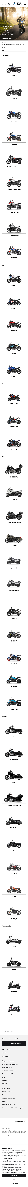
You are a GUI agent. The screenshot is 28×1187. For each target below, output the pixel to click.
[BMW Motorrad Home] (19, 3)
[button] (2, 4)
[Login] (6, 3)
